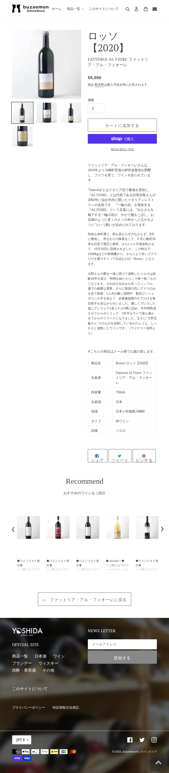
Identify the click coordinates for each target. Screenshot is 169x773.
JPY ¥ (20, 739)
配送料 (99, 84)
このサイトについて (30, 688)
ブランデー (22, 663)
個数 (91, 100)
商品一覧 (20, 656)
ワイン (59, 656)
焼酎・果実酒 (24, 670)
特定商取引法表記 (66, 707)
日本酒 (40, 656)
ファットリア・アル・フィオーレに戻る (88, 599)
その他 (48, 670)
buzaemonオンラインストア (140, 751)
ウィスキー (48, 663)
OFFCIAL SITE (25, 644)
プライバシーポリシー (28, 707)
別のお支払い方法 (122, 149)
